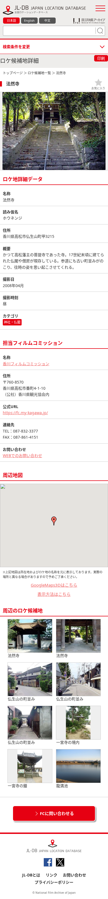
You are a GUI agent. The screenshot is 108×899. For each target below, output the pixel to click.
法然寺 (13, 655)
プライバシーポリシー (54, 882)
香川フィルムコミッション (26, 363)
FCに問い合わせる (57, 813)
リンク (51, 875)
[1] (99, 30)
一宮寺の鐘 (17, 785)
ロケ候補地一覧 (39, 73)
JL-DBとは (31, 875)
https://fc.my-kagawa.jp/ (25, 412)
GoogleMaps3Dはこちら (54, 585)
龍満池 (62, 785)
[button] (54, 521)
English (29, 20)
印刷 (101, 58)
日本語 (11, 20)
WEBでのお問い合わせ (22, 455)
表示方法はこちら (54, 594)
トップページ (13, 73)
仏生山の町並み (21, 699)
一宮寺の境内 (67, 742)
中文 (47, 20)
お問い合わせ (74, 875)
